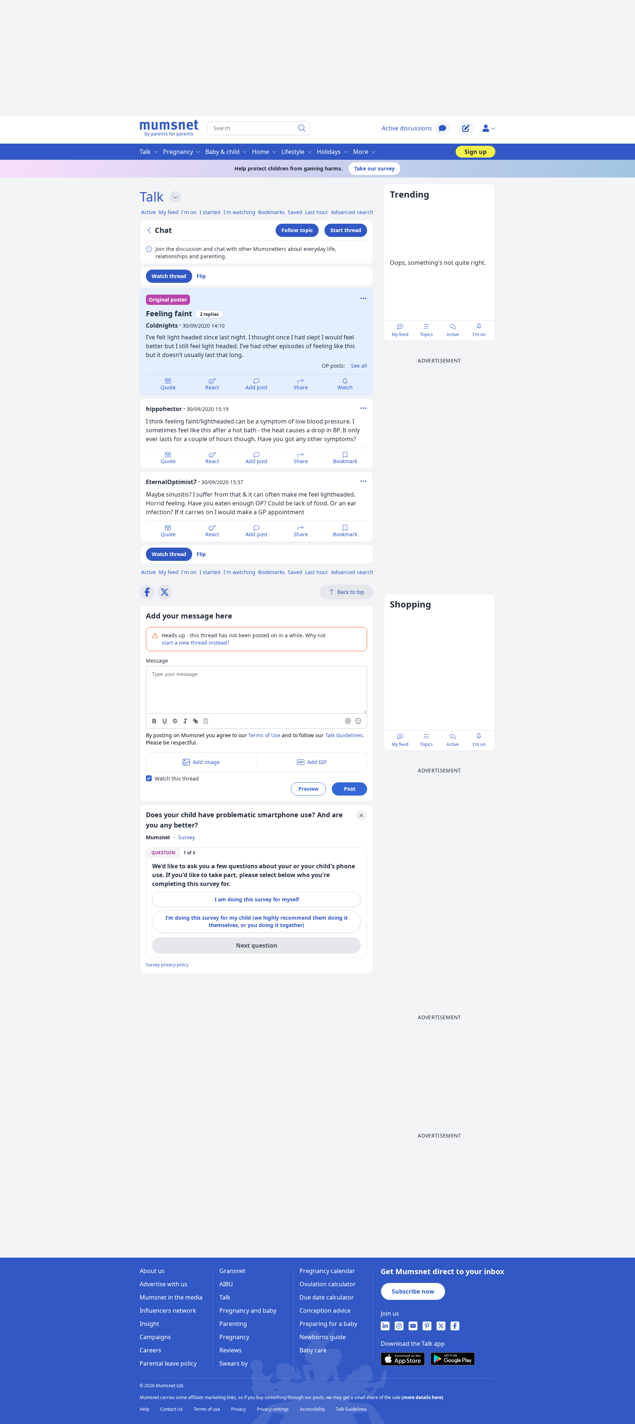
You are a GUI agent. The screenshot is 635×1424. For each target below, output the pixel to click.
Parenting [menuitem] (233, 1324)
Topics (426, 334)
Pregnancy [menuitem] (178, 152)
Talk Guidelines (344, 735)
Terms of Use (264, 735)
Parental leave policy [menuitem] (168, 1363)
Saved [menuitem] (295, 212)
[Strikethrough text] (175, 721)
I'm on (479, 334)
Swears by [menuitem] (233, 1363)
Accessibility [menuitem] (313, 1409)
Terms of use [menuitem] (207, 1409)
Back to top (351, 591)
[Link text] (195, 721)
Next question (256, 945)
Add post (256, 387)
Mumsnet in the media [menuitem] (171, 1297)
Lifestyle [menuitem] (292, 152)
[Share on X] (164, 592)
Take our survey (374, 168)
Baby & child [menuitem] (222, 152)
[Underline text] (164, 721)
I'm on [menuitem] (189, 212)
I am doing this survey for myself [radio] (257, 899)
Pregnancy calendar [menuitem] (327, 1271)
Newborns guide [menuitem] (322, 1337)
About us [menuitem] (152, 1271)
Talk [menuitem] (145, 152)
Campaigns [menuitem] (155, 1337)
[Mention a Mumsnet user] (348, 721)
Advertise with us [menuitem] (163, 1284)
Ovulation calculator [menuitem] (327, 1284)
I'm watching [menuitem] (239, 212)
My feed (400, 334)
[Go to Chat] (150, 230)
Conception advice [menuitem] (325, 1310)
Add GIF (317, 761)
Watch (345, 387)
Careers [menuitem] (150, 1350)
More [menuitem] (360, 152)
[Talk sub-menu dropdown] (175, 197)
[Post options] (363, 408)
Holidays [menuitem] (329, 152)
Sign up (475, 152)
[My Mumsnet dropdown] (488, 128)
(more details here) (422, 1397)
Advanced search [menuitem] (352, 212)
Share (301, 387)
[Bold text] (154, 721)
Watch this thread (177, 778)
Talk (152, 197)
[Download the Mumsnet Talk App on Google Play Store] (453, 1358)
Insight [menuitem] (149, 1324)
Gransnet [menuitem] (232, 1271)
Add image (206, 761)
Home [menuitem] (260, 152)
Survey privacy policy (167, 965)
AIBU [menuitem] (226, 1284)
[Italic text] (185, 721)
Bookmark (345, 461)
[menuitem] (385, 1326)
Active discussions (407, 128)
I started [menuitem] (210, 212)
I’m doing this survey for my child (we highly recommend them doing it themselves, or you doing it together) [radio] (256, 921)
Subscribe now (413, 1291)
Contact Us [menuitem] (172, 1409)
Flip (201, 276)
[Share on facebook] (147, 592)
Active (452, 334)
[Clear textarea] (206, 721)
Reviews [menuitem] (230, 1350)
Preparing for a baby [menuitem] (328, 1324)
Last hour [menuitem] (316, 212)
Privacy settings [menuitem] (273, 1409)
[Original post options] (363, 298)
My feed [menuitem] (169, 212)
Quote (168, 387)
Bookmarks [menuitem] (271, 212)
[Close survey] (361, 815)
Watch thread (169, 276)
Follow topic (297, 230)
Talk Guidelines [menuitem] (351, 1409)
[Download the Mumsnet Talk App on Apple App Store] (403, 1359)
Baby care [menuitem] (313, 1350)
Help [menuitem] (145, 1409)
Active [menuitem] (148, 212)
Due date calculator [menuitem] (326, 1297)
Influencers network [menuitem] (168, 1310)
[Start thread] (466, 128)
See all (359, 365)
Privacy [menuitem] (239, 1409)
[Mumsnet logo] (169, 128)
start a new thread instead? (195, 642)
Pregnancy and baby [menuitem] (247, 1310)
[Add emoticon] (359, 721)
